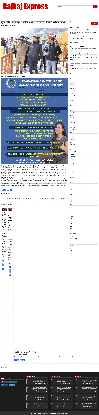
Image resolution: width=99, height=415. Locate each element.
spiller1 (71, 231)
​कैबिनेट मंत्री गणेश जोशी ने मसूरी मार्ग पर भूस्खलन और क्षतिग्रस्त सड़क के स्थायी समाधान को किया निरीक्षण (64, 389)
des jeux (71, 184)
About (9, 15)
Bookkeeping (72, 177)
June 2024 (72, 137)
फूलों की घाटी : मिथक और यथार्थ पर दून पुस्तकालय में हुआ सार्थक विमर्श (88, 396)
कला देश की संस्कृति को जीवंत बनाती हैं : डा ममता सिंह (10, 219)
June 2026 (72, 81)
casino (71, 179)
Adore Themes (64, 413)
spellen (71, 218)
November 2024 (73, 127)
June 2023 (72, 149)
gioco (71, 196)
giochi (71, 194)
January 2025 (72, 122)
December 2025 (73, 95)
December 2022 (73, 151)
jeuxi (71, 201)
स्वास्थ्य (37, 15)
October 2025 (72, 100)
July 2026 (72, 78)
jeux (70, 199)
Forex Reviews (72, 187)
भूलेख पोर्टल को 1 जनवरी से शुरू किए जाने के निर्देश (25, 352)
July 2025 (72, 107)
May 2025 (72, 112)
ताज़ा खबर (43, 15)
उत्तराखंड (21, 15)
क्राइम (71, 243)
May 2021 (72, 159)
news (71, 204)
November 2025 (73, 98)
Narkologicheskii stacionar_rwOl (76, 62)
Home (3, 15)
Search (71, 21)
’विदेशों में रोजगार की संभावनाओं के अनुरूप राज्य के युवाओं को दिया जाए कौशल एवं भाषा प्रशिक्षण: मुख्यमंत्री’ (40, 389)
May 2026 (72, 83)
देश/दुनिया (32, 15)
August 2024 (72, 132)
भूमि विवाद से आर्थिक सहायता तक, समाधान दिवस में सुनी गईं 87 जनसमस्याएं (82, 29)
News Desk (16, 25)
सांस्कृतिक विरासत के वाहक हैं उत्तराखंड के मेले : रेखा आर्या (4, 218)
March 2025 (72, 117)
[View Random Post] (97, 15)
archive (71, 172)
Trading (71, 236)
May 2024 (72, 139)
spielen (71, 223)
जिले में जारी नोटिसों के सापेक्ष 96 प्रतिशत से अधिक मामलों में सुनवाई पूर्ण (81, 38)
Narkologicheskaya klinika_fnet (76, 55)
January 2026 (72, 93)
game (71, 189)
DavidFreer (72, 53)
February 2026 (73, 90)
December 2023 (73, 146)
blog (71, 174)
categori (71, 182)
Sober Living (72, 216)
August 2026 (72, 76)
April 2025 (72, 115)
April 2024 (72, 142)
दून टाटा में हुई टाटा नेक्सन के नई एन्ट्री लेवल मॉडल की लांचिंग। (86, 53)
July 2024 (72, 134)
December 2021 (73, 156)
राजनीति (27, 15)
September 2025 (73, 103)
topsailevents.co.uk (73, 233)
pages (71, 209)
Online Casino (72, 206)
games (71, 192)
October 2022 (72, 154)
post (71, 214)
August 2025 (72, 105)
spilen (71, 228)
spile (71, 226)
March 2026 (72, 88)
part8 (71, 211)
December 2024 (73, 125)
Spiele (71, 221)
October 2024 (72, 129)
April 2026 (72, 86)
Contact (15, 15)
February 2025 (73, 120)
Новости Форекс (73, 238)
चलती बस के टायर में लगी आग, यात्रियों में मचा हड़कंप (64, 396)
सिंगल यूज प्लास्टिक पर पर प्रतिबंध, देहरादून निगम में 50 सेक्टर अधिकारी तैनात (82, 36)
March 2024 (72, 144)
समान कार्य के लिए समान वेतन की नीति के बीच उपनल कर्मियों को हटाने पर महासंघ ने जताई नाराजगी (89, 389)
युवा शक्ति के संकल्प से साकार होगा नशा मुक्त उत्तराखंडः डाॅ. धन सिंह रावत (64, 404)
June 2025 (72, 110)
